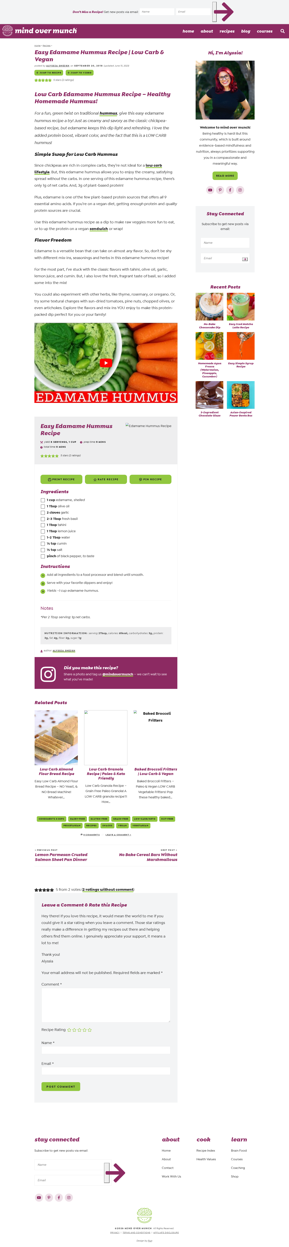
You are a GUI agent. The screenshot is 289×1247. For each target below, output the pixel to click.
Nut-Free (167, 818)
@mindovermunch (117, 674)
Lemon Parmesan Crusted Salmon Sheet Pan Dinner (61, 855)
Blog (245, 31)
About (207, 31)
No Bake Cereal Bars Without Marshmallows (148, 855)
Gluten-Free (99, 818)
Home (188, 31)
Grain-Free (120, 818)
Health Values (206, 1159)
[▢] (43, 500)
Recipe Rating (53, 1030)
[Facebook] (230, 189)
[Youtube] (211, 189)
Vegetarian (140, 825)
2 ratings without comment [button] (108, 889)
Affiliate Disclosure (166, 1232)
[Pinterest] (220, 189)
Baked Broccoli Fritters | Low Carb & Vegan (155, 771)
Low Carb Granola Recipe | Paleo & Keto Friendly (106, 774)
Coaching (238, 1168)
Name (47, 1043)
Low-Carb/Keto (145, 818)
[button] (42, 455)
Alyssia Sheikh (57, 65)
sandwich (99, 228)
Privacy (115, 1232)
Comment (51, 984)
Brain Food (239, 1150)
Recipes (226, 31)
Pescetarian (72, 825)
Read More (225, 175)
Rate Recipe (107, 479)
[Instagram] (240, 189)
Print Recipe (63, 479)
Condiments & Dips (51, 818)
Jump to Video (81, 72)
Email (47, 1064)
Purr (150, 1240)
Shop (234, 1176)
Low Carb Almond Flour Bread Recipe (56, 771)
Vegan (122, 825)
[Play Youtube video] (106, 363)
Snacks (107, 825)
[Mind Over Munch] (39, 30)
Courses (264, 31)
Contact (168, 1168)
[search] (282, 31)
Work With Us (171, 1176)
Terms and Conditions (136, 1232)
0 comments (91, 834)
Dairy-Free (77, 818)
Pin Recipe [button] (152, 479)
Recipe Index (205, 1150)
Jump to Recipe (50, 72)
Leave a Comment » (118, 834)
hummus (108, 113)
